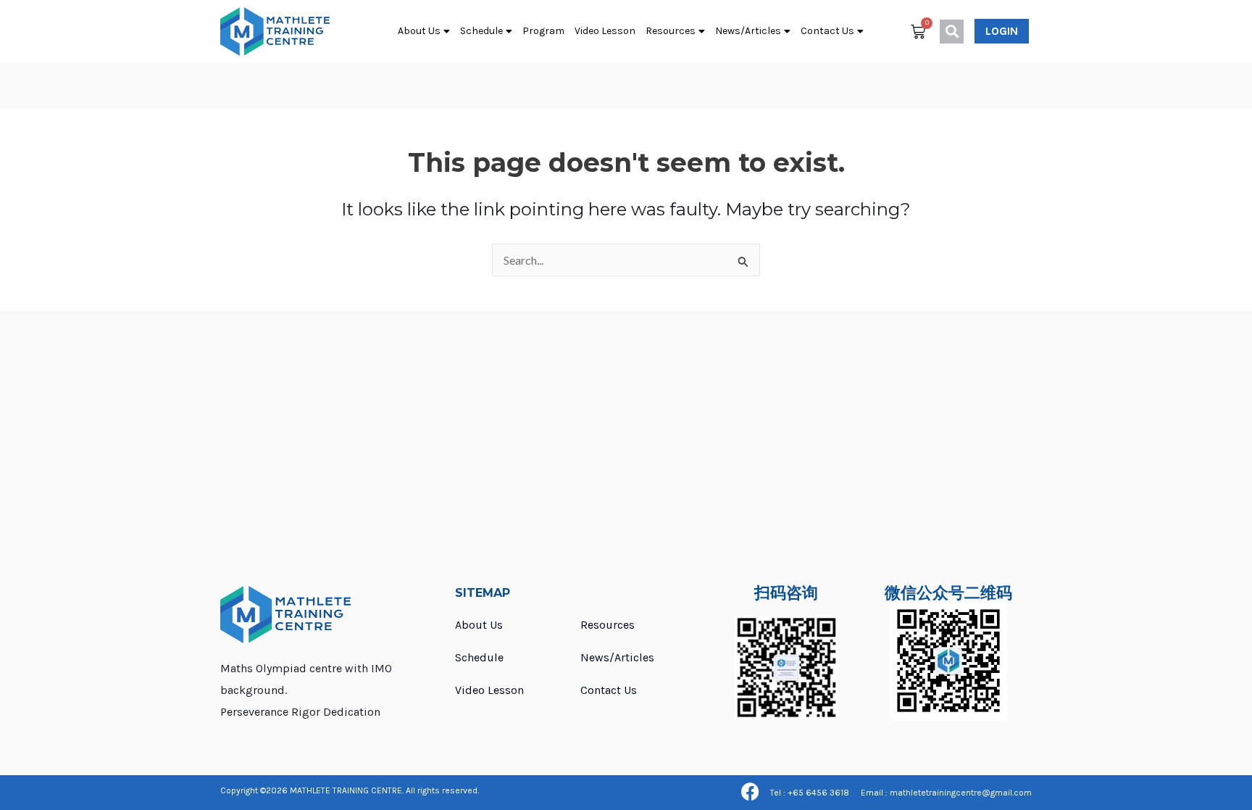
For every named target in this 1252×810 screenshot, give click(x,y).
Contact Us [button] (827, 31)
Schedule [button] (481, 31)
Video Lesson (605, 31)
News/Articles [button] (748, 31)
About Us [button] (419, 31)
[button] (952, 32)
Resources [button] (671, 31)
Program (543, 31)
